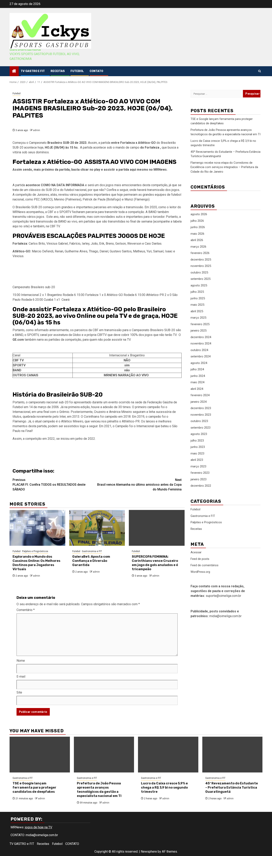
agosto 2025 (199, 285)
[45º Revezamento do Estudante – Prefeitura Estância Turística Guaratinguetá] (232, 754)
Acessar (196, 552)
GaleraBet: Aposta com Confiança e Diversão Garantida (91, 561)
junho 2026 (198, 227)
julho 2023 (197, 440)
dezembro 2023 (201, 408)
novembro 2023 (201, 414)
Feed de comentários (204, 565)
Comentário (26, 610)
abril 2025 (197, 311)
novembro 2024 (201, 343)
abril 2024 (197, 389)
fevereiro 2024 (200, 395)
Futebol (77, 71)
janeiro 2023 (198, 479)
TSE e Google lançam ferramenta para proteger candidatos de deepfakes (34, 787)
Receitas (58, 71)
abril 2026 (197, 240)
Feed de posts (200, 559)
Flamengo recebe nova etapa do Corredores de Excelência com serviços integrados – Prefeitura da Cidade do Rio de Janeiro (224, 167)
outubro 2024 (199, 350)
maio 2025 (197, 304)
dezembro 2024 (201, 337)
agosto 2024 (199, 363)
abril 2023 (197, 460)
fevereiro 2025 (200, 324)
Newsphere (149, 851)
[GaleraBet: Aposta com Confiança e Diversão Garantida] (97, 528)
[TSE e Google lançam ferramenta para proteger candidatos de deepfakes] (40, 754)
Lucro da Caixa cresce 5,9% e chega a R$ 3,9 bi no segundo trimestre (164, 787)
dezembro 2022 (201, 485)
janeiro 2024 (198, 402)
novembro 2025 (201, 266)
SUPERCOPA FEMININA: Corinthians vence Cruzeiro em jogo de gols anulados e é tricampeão (155, 563)
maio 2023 (197, 453)
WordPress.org (200, 572)
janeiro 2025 (198, 330)
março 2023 (198, 466)
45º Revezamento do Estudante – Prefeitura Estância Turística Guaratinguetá (231, 787)
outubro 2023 (199, 421)
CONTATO (96, 71)
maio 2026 (197, 233)
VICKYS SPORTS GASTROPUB (25, 50)
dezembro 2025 (201, 259)
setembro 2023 (200, 427)
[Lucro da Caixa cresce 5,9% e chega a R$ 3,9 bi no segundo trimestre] (168, 754)
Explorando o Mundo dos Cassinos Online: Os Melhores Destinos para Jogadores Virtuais (36, 563)
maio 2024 (197, 382)
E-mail (21, 676)
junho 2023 (198, 447)
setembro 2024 (200, 356)
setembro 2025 (200, 279)
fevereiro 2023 (200, 473)
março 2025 (198, 317)
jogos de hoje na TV (38, 827)
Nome (21, 660)
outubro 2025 (199, 272)
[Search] (259, 71)
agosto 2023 (199, 434)
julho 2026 (197, 221)
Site (19, 692)
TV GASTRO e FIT (33, 71)
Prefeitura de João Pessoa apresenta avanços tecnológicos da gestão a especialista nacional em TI (99, 789)
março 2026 (198, 246)
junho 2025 (198, 298)
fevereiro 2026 (200, 253)
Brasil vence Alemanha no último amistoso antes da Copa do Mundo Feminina (139, 484)
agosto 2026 (199, 214)
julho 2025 (197, 292)
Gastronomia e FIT (92, 551)
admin (36, 130)
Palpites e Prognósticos (35, 551)
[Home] (14, 71)
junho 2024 (198, 376)
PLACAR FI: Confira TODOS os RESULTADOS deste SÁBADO (49, 484)
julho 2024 (197, 369)
